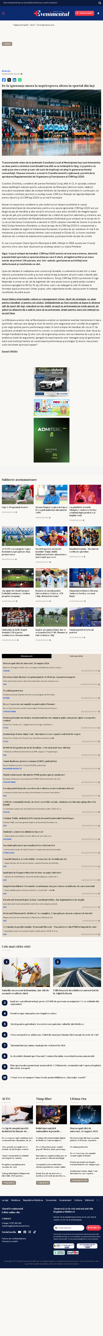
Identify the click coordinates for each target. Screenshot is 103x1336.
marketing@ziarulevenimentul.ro (16, 1226)
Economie (51, 1200)
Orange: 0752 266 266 (11, 1223)
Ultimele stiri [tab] (27, 656)
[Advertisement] (35, 46)
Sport (32, 25)
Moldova (15, 1200)
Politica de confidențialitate (14, 1238)
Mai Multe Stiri (80, 1180)
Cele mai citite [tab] (76, 656)
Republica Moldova (33, 1200)
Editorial (89, 1200)
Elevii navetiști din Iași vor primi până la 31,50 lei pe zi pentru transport (30, 3)
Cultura (78, 1200)
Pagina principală (20, 25)
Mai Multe (9, 1183)
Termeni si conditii (10, 1241)
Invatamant (65, 1200)
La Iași (5, 1200)
